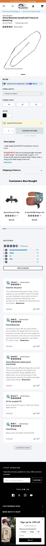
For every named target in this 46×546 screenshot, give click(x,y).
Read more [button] (20, 303)
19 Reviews (18, 27)
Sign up (30, 540)
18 (36, 104)
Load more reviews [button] (23, 448)
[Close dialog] (43, 519)
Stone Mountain (7, 15)
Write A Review (23, 268)
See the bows (32, 1)
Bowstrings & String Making (11, 11)
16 (22, 104)
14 (9, 104)
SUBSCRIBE (37, 480)
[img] (3, 27)
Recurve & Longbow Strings (31, 11)
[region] (21, 250)
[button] (34, 309)
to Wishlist (30, 136)
